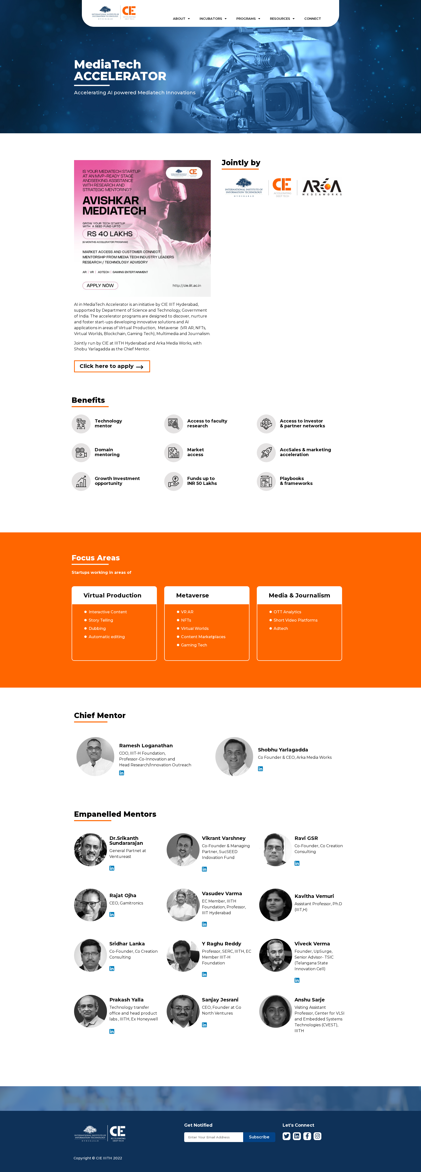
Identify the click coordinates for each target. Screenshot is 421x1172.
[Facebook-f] (307, 1136)
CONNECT (312, 18)
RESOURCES (280, 18)
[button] (112, 366)
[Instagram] (317, 1136)
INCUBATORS (211, 18)
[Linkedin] (297, 1136)
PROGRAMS (246, 18)
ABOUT (179, 18)
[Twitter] (286, 1136)
